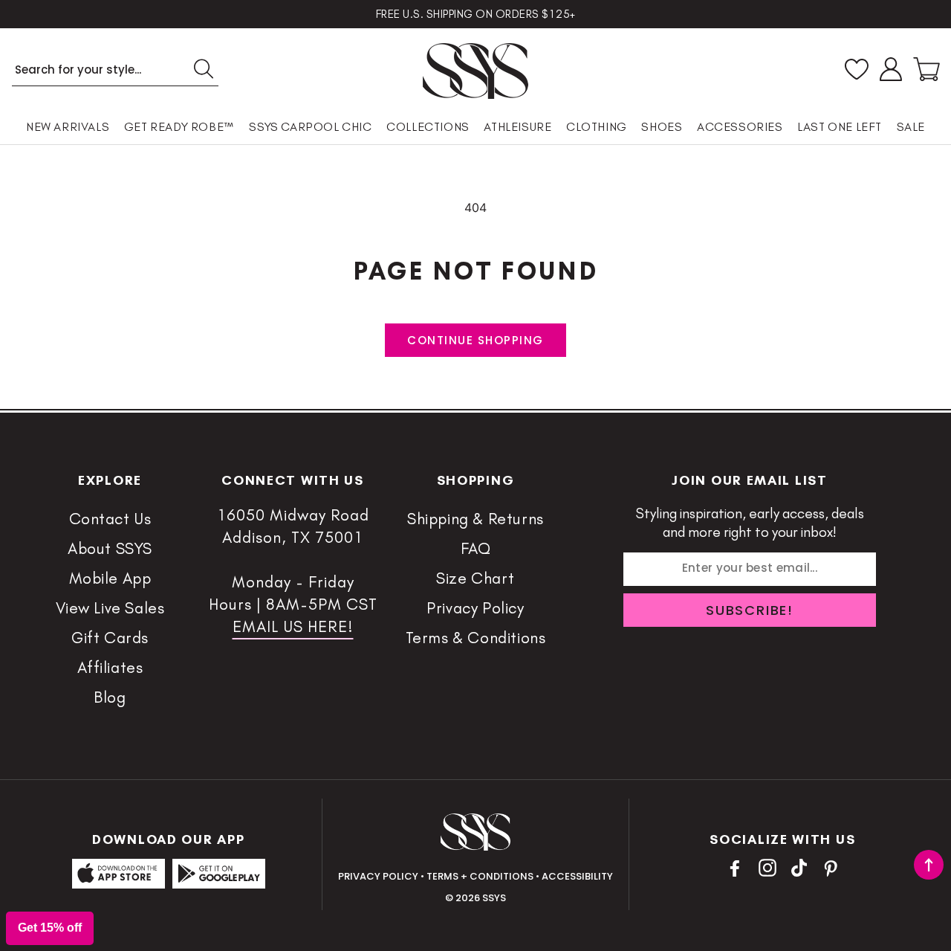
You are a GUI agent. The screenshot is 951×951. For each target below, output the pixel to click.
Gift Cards (110, 637)
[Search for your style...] (203, 68)
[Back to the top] (929, 865)
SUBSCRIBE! (749, 610)
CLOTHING (596, 127)
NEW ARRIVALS (67, 127)
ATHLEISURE (517, 127)
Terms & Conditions (476, 637)
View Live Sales (110, 608)
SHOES (661, 127)
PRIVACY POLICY (378, 876)
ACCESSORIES (740, 127)
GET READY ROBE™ (179, 127)
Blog (110, 697)
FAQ (476, 548)
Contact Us (110, 518)
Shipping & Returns (475, 518)
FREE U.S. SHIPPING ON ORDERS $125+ (476, 14)
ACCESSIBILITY (577, 876)
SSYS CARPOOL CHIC (310, 127)
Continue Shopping (475, 340)
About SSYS (110, 548)
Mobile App (110, 578)
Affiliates (110, 667)
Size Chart (475, 578)
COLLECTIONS (428, 127)
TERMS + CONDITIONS (479, 876)
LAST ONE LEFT (839, 127)
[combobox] (115, 70)
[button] (926, 69)
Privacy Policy (475, 608)
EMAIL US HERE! (293, 626)
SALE (911, 127)
